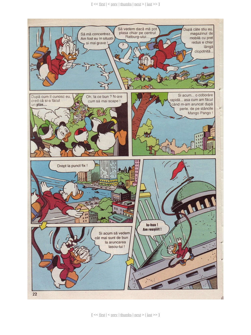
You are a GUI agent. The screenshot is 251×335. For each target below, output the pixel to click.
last (149, 4)
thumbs (126, 4)
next (137, 4)
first (102, 4)
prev (114, 4)
